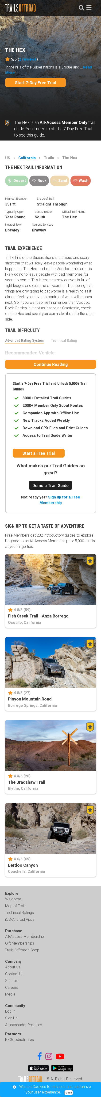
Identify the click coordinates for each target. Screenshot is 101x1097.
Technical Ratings (19, 912)
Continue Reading (51, 364)
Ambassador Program (23, 1025)
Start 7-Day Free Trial (35, 82)
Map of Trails (15, 906)
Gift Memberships (19, 943)
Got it (69, 1092)
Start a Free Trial (38, 453)
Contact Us (14, 974)
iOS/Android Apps (19, 919)
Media (10, 994)
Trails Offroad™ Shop (22, 950)
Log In (10, 1011)
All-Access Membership (24, 936)
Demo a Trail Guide (50, 485)
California (27, 158)
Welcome (13, 899)
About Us (12, 967)
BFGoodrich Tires (19, 1039)
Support (11, 980)
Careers (11, 987)
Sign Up (11, 1018)
